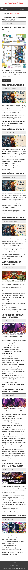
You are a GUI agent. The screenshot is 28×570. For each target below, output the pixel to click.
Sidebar (22, 9)
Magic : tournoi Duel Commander (14, 516)
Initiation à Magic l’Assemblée (13, 85)
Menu (5, 9)
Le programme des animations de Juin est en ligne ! (14, 18)
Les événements (6, 80)
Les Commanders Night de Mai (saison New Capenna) (12, 316)
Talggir (11, 23)
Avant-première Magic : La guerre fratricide (11, 263)
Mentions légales (14, 565)
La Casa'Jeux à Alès (14, 3)
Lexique (14, 562)
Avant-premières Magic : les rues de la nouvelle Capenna (12, 465)
